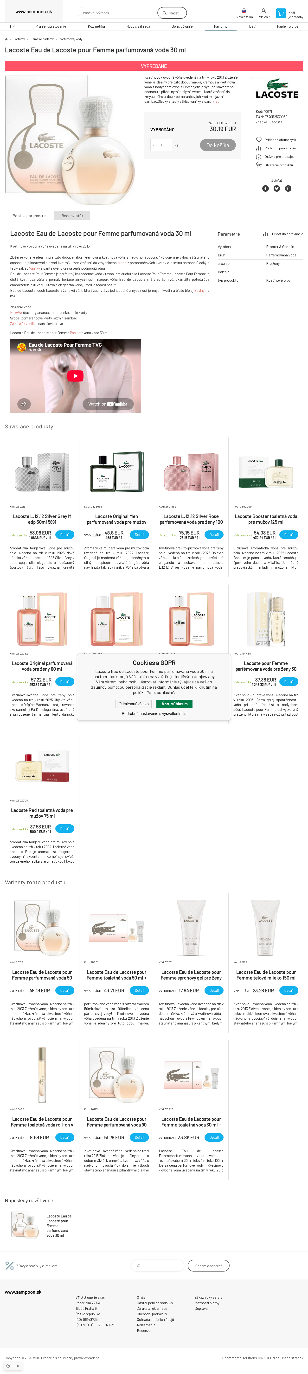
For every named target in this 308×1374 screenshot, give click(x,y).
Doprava (201, 1308)
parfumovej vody (70, 39)
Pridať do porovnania (280, 148)
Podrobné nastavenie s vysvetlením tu (154, 714)
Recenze (144, 1330)
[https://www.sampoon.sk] (6, 39)
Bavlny (199, 290)
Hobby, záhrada (138, 26)
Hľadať (174, 13)
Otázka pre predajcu (279, 156)
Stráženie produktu (279, 165)
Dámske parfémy (42, 39)
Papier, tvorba (288, 26)
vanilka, (32, 323)
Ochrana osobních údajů (155, 1319)
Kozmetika (96, 26)
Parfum (76, 333)
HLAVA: (16, 312)
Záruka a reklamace (152, 1308)
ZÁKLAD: (17, 323)
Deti (252, 26)
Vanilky (34, 268)
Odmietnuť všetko (134, 704)
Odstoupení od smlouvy (155, 1303)
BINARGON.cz (268, 1358)
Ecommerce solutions (239, 1358)
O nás (141, 1297)
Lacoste (275, 122)
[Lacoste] (276, 101)
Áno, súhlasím (174, 704)
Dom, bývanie (182, 26)
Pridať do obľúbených (280, 140)
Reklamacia (146, 1325)
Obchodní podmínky (152, 1314)
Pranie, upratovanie (51, 26)
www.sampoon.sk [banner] (33, 11)
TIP (11, 26)
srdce (121, 263)
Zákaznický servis (208, 1297)
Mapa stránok (292, 1358)
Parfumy (220, 26)
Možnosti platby (207, 1303)
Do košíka (217, 145)
